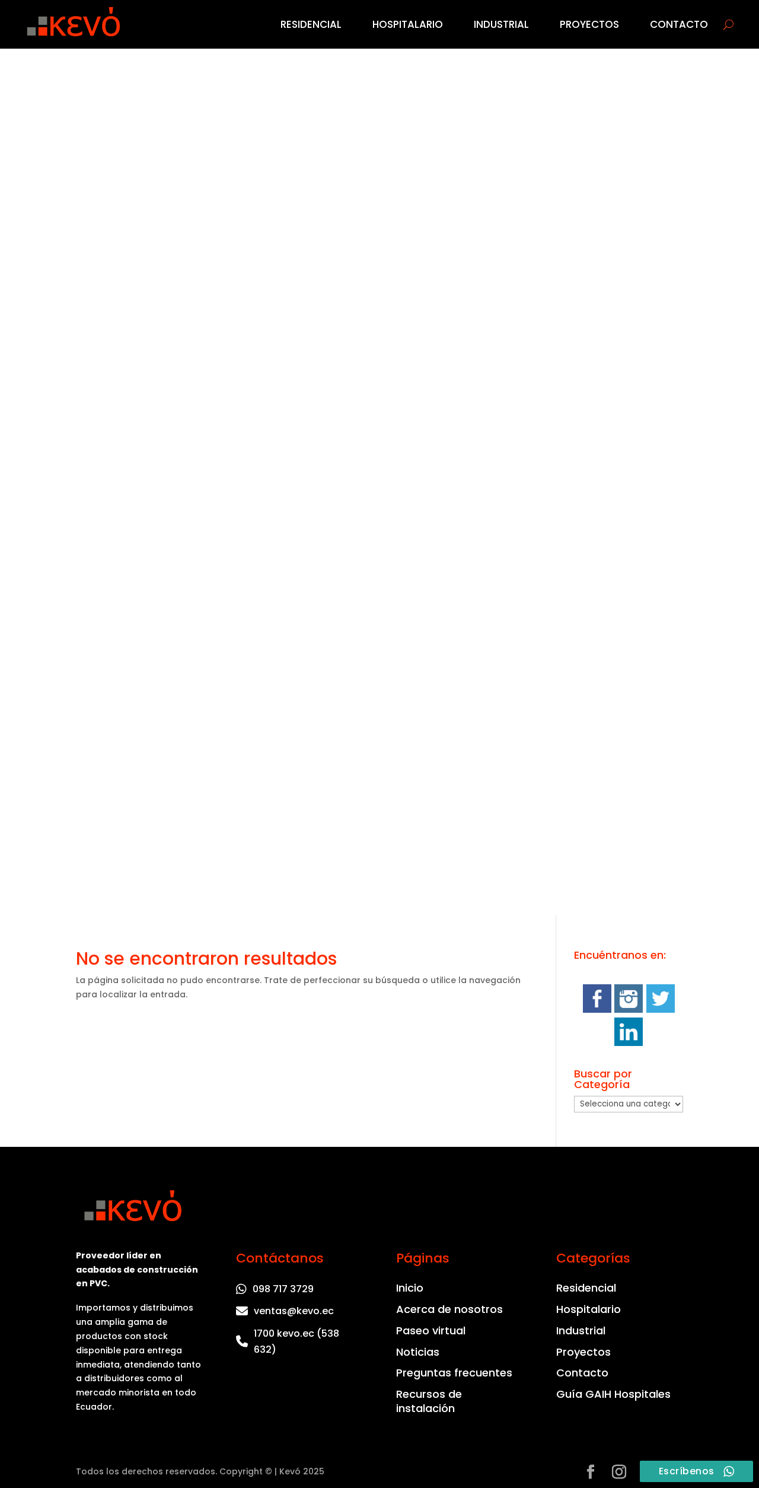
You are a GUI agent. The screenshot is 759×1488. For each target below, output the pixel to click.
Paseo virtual (430, 1331)
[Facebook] (597, 1010)
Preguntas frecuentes (454, 1373)
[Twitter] (660, 1010)
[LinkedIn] (628, 1043)
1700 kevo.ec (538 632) (296, 1341)
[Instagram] (628, 1010)
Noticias (417, 1352)
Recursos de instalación (429, 1401)
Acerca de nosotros (449, 1309)
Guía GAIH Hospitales (613, 1394)
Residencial (311, 24)
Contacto (679, 24)
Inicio (409, 1288)
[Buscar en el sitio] (728, 24)
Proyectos (589, 24)
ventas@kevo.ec (294, 1311)
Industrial (501, 24)
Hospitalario (407, 24)
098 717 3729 (283, 1289)
